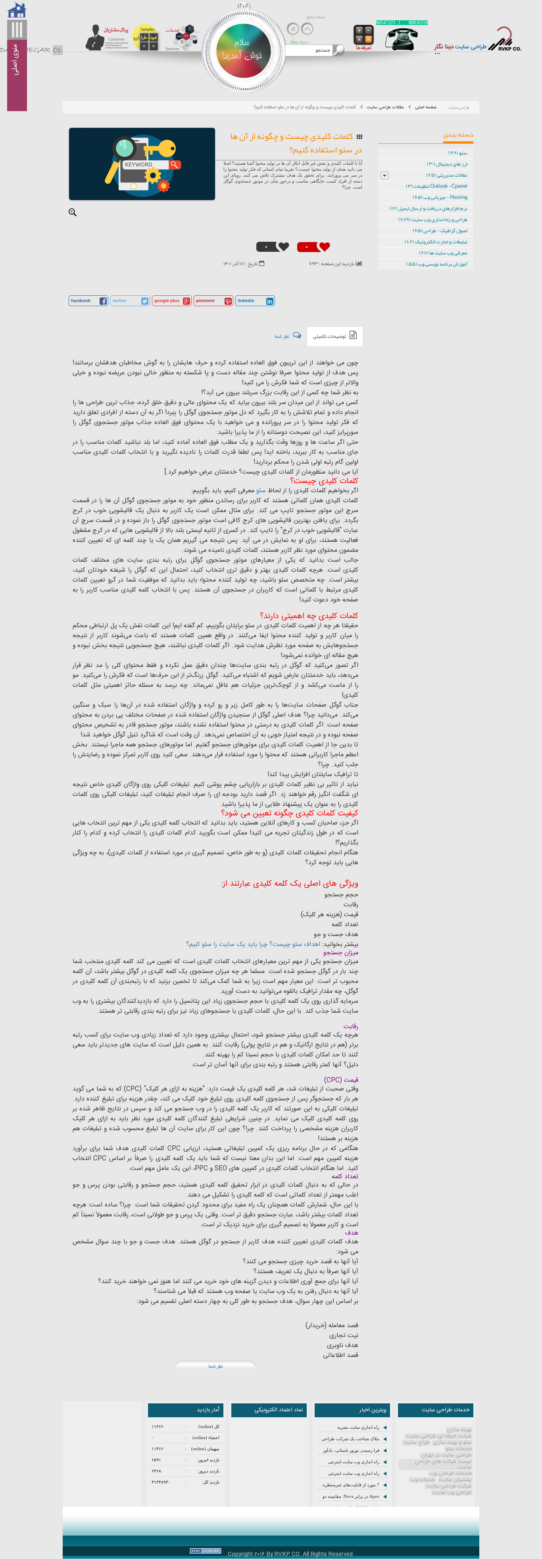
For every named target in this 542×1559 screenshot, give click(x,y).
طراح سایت (416, 1442)
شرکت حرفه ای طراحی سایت (438, 1436)
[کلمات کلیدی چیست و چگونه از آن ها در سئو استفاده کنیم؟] (142, 163)
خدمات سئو (458, 1449)
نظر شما (215, 1366)
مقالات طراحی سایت (385, 107)
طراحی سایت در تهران (446, 1455)
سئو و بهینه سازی (452, 1442)
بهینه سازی (459, 1430)
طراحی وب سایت (451, 1492)
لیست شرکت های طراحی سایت (443, 1464)
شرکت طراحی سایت (448, 1486)
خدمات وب (422, 1480)
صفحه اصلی (425, 107)
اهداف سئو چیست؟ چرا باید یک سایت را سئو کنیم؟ (253, 945)
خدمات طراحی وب (450, 1473)
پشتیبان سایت (455, 1480)
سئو (261, 491)
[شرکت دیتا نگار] (508, 41)
